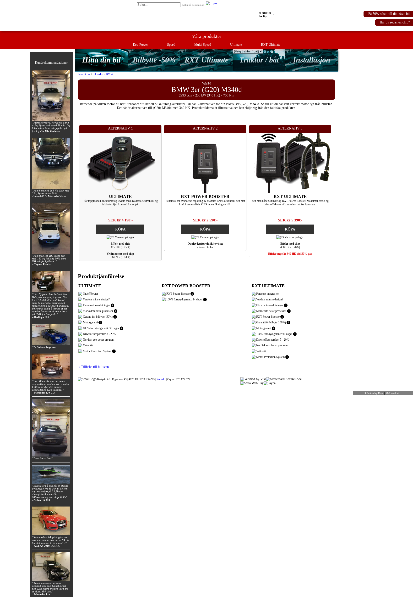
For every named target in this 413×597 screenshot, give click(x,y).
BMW (109, 74)
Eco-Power (140, 44)
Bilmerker (98, 74)
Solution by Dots (373, 393)
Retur (242, 3)
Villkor (271, 3)
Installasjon (311, 60)
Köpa (120, 229)
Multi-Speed (202, 44)
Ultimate (236, 44)
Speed (171, 44)
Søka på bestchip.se (193, 4)
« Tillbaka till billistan (93, 367)
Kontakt (161, 379)
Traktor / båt (259, 60)
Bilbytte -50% (154, 60)
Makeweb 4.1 (393, 393)
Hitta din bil (101, 60)
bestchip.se (84, 74)
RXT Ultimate (270, 44)
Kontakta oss (256, 3)
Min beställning (227, 3)
